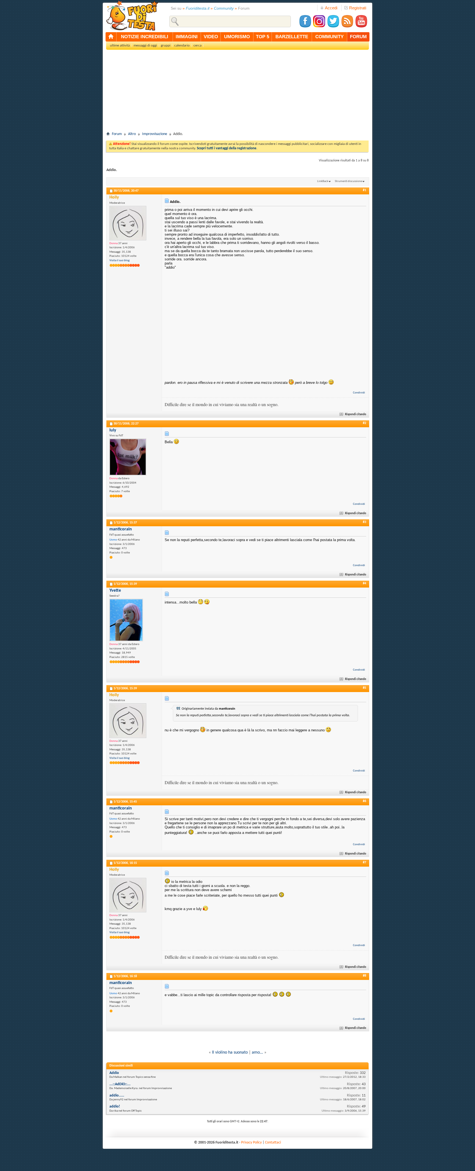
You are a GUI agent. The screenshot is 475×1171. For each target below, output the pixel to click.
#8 (364, 975)
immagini (187, 36)
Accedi (331, 7)
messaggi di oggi (145, 45)
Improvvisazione (154, 134)
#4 (364, 583)
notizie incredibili (144, 36)
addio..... (116, 1095)
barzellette (291, 36)
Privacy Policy (251, 1142)
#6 (364, 801)
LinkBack (322, 181)
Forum (117, 134)
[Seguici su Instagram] (319, 27)
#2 (364, 423)
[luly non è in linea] (127, 457)
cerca (197, 45)
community (329, 36)
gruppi (165, 45)
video (211, 36)
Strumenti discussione (348, 181)
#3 (364, 522)
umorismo (237, 36)
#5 (364, 688)
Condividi (359, 392)
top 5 (262, 36)
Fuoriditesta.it (197, 8)
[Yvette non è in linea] (126, 620)
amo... (257, 1052)
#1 (364, 190)
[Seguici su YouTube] (361, 27)
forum (358, 36)
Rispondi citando (355, 414)
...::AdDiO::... (120, 1084)
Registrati (357, 7)
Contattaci (273, 1142)
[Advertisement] (237, 92)
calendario (182, 45)
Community (224, 8)
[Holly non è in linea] (127, 223)
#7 (364, 862)
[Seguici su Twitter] (333, 27)
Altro (132, 134)
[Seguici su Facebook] (305, 27)
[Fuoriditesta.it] (132, 15)
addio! (114, 1106)
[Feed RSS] (347, 27)
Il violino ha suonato (230, 1052)
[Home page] (111, 37)
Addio (114, 1073)
